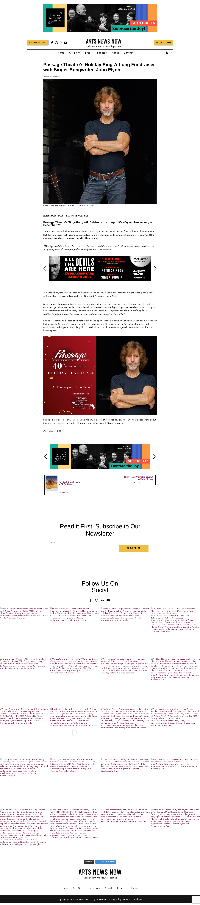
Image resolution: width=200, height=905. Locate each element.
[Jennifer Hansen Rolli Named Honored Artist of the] (24, 632)
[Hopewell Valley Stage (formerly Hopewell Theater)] (125, 632)
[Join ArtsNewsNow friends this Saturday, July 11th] (75, 833)
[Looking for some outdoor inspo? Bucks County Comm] (24, 783)
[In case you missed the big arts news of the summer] (125, 783)
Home (61, 52)
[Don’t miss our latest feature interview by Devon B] (75, 732)
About (115, 52)
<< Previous (63, 492)
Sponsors (102, 52)
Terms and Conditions (133, 899)
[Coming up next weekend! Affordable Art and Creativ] (75, 783)
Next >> (136, 482)
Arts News (75, 52)
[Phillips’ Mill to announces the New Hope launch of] (24, 833)
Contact (128, 52)
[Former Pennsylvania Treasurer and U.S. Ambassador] (24, 732)
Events (88, 52)
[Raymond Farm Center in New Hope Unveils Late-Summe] (24, 682)
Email (53, 542)
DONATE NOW (163, 43)
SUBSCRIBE (134, 548)
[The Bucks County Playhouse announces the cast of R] (125, 732)
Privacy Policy (115, 899)
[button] (44, 268)
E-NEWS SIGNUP (37, 42)
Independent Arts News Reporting (103, 46)
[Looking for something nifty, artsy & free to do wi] (125, 833)
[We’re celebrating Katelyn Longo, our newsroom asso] (125, 682)
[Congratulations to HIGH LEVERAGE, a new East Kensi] (75, 682)
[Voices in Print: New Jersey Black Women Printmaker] (75, 632)
